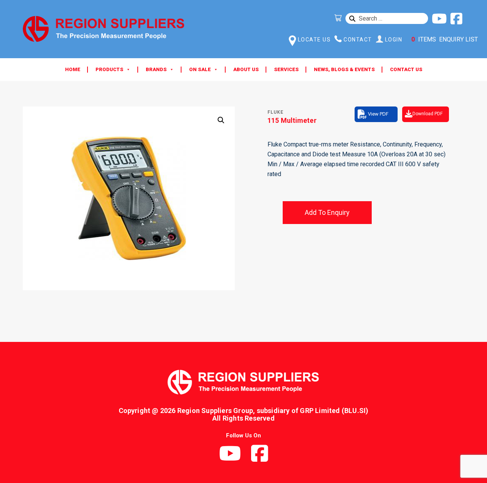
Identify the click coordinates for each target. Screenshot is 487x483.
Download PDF (427, 113)
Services (286, 69)
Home (72, 69)
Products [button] (109, 69)
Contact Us (406, 69)
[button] (221, 120)
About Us (246, 69)
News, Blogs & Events (344, 69)
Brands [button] (156, 69)
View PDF (378, 114)
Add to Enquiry (327, 212)
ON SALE (200, 69)
